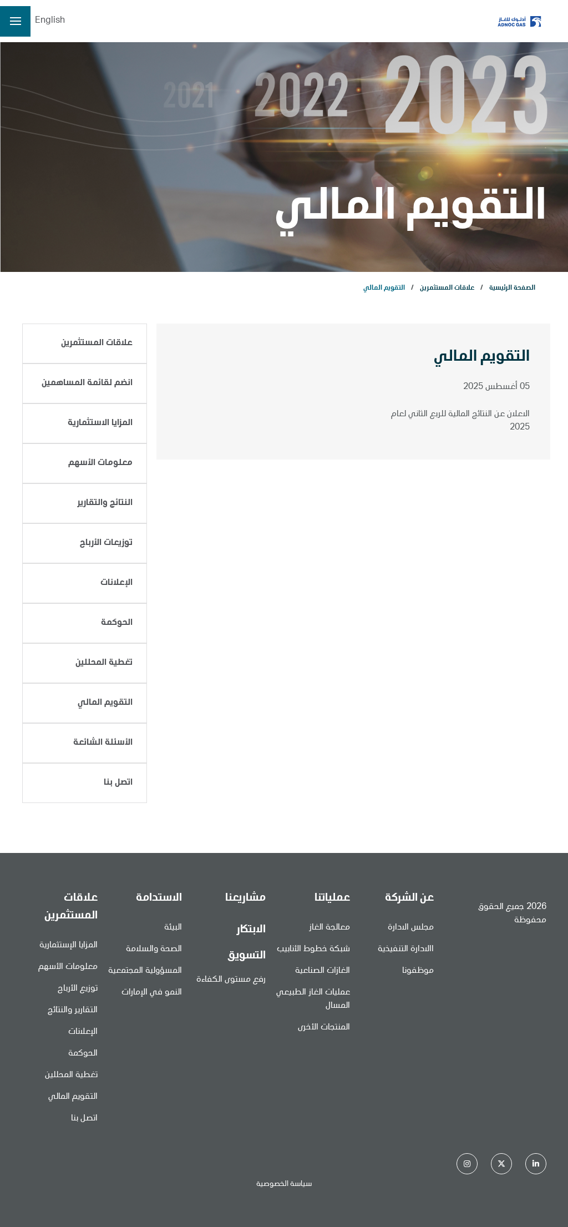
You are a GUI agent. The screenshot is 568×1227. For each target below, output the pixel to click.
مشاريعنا (245, 898)
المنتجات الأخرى (324, 1027)
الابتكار (251, 930)
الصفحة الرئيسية (512, 288)
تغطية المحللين (104, 663)
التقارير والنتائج (73, 1010)
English (50, 21)
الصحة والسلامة (154, 949)
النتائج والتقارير (105, 503)
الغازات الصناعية (322, 971)
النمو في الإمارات (151, 992)
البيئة (173, 927)
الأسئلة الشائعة (103, 743)
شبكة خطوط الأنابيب (313, 949)
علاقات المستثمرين (447, 288)
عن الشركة (409, 898)
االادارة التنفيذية (406, 949)
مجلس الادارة (411, 927)
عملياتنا (332, 898)
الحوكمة (117, 623)
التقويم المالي (105, 703)
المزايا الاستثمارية (100, 423)
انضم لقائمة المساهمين (87, 383)
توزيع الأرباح (78, 988)
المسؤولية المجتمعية (145, 971)
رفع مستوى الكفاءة (231, 980)
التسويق (246, 956)
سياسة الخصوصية (284, 1184)
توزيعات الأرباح (106, 543)
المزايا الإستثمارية (68, 945)
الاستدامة (159, 898)
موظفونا (418, 971)
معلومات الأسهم (100, 463)
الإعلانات (116, 583)
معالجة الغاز (329, 927)
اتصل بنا (118, 783)
